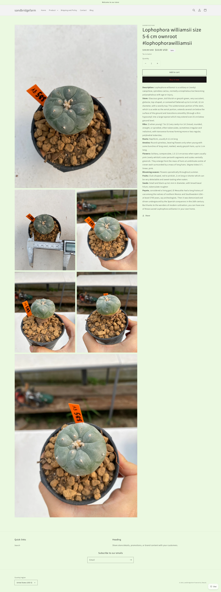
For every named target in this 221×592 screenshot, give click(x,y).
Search (17, 545)
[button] (194, 10)
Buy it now (174, 79)
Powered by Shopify (200, 582)
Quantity (145, 58)
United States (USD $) (24, 583)
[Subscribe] (131, 560)
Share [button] (147, 215)
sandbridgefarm (189, 582)
